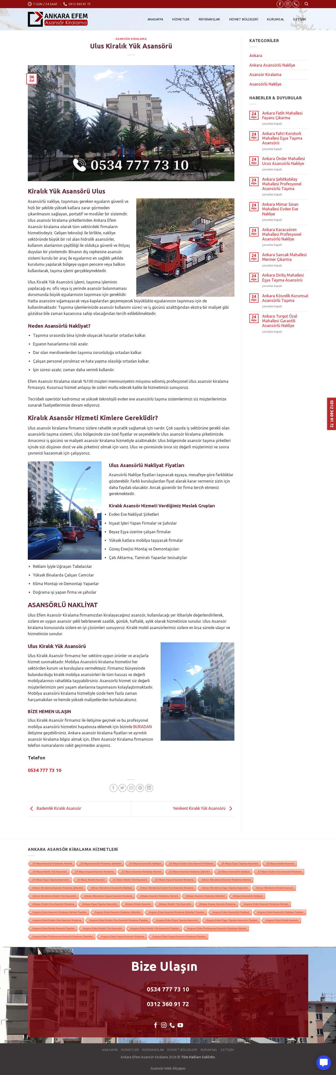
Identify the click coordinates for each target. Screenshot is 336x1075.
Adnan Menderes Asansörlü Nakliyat (111, 887)
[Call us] (295, 4)
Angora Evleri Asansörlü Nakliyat (231, 912)
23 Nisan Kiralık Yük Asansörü (130, 879)
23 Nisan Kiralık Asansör (91, 879)
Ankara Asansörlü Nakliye (272, 65)
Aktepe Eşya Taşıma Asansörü (99, 904)
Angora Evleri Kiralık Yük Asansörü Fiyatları (154, 928)
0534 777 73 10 (168, 989)
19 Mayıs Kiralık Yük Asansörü (49, 871)
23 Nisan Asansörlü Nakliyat (234, 871)
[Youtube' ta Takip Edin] (180, 1026)
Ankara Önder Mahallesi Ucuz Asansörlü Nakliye (283, 160)
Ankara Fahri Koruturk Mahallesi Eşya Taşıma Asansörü (282, 138)
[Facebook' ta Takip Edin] (280, 4)
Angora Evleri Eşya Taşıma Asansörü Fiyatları (232, 920)
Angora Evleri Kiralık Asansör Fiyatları (53, 928)
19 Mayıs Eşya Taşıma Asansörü (239, 863)
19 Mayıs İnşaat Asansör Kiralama (94, 871)
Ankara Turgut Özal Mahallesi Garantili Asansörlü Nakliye (279, 321)
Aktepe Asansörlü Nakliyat (247, 896)
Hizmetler (180, 19)
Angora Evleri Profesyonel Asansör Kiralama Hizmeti (216, 928)
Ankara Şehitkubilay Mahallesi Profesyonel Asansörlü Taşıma (281, 184)
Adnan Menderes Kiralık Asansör (274, 887)
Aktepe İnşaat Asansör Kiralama (217, 904)
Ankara (255, 55)
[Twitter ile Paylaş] (122, 788)
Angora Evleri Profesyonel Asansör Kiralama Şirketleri (62, 936)
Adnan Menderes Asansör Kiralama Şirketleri (57, 887)
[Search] (306, 3)
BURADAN (142, 726)
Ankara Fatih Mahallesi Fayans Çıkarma (282, 115)
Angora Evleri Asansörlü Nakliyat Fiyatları (280, 912)
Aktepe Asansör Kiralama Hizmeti (159, 896)
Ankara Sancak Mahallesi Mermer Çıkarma (284, 257)
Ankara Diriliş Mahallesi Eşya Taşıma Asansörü (283, 277)
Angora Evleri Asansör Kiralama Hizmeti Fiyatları (59, 912)
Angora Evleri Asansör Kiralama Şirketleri (118, 912)
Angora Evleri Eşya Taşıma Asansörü (177, 920)
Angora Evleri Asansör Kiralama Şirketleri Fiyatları (176, 912)
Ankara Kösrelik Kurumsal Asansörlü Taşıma (285, 298)
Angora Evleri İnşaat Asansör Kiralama (122, 936)
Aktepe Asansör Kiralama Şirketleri (205, 896)
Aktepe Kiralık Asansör (138, 904)
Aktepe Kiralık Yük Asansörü (175, 904)
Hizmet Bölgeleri (243, 19)
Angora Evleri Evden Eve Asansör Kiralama (56, 920)
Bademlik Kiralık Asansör (58, 808)
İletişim (299, 19)
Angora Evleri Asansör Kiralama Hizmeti (266, 904)
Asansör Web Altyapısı (168, 1068)
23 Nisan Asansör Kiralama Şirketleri (189, 871)
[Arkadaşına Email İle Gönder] (131, 788)
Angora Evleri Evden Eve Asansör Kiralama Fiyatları (119, 920)
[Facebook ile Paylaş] (113, 788)
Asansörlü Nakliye (265, 84)
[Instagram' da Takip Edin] (287, 4)
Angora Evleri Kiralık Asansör (282, 920)
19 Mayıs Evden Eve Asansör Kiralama (191, 863)
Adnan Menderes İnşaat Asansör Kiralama (108, 896)
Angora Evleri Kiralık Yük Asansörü (102, 928)
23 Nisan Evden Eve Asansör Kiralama (280, 871)
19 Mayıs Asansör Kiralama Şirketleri (100, 863)
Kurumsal (275, 19)
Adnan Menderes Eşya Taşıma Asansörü (225, 887)
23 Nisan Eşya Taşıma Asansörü (50, 879)
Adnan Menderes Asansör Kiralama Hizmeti (226, 879)
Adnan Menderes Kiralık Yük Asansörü (54, 896)
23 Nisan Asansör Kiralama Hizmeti (141, 871)
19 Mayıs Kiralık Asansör (280, 863)
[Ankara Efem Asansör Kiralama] (58, 19)
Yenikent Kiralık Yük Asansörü (200, 808)
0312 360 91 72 (168, 1004)
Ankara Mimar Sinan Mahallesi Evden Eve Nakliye (280, 209)
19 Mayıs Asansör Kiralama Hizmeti (52, 863)
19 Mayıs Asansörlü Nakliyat (145, 863)
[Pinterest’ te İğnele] (140, 788)
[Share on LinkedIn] (149, 788)
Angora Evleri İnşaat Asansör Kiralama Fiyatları (179, 936)
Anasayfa (155, 19)
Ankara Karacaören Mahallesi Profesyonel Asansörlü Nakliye (281, 234)
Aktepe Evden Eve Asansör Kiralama (53, 904)
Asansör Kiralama (131, 38)
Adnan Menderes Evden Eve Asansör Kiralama (167, 887)
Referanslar (209, 19)
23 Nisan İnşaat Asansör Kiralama (174, 879)
